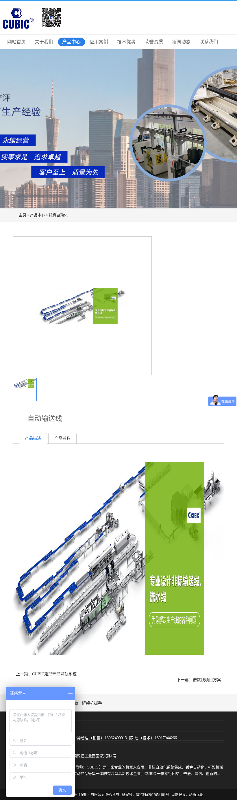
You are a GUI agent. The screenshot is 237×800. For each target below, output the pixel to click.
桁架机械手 (92, 703)
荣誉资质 (154, 41)
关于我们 (44, 41)
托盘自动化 (58, 215)
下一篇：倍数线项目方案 (199, 680)
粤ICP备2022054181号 (152, 795)
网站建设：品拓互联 (187, 795)
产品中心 (71, 41)
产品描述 (33, 438)
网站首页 (16, 41)
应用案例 (99, 41)
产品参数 (62, 438)
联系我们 (208, 41)
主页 (22, 215)
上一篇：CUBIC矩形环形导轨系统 (46, 674)
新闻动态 (181, 41)
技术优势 (126, 41)
